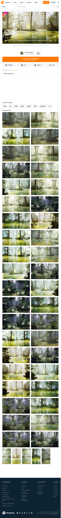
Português (55, 489)
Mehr (36, 2)
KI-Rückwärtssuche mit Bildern (8, 498)
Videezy (4, 489)
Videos (21, 2)
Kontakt (40, 487)
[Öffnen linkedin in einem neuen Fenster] (22, 512)
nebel (16, 105)
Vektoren (7, 2)
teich (35, 105)
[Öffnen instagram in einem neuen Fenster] (19, 512)
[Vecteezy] (2, 2)
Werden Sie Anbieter (40, 492)
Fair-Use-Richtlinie (52, 513)
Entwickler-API (6, 496)
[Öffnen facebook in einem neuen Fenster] (17, 512)
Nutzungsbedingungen (41, 512)
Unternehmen (5, 491)
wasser (29, 105)
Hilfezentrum (41, 485)
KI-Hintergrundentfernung (8, 502)
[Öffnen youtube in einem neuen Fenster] (31, 512)
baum (50, 105)
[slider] (32, 40)
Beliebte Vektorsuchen (24, 492)
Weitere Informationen (9, 73)
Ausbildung (5, 494)
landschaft (43, 105)
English (54, 485)
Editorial (29, 2)
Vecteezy (4, 487)
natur (22, 105)
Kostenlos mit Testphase (30, 59)
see (10, 105)
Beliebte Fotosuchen (24, 495)
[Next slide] (55, 105)
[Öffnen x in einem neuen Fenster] (29, 512)
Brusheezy (5, 485)
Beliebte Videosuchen (24, 499)
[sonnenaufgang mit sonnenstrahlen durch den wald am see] (16, 119)
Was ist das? (15, 70)
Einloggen (53, 2)
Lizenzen (23, 485)
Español (54, 487)
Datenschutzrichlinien (53, 512)
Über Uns (40, 489)
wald (5, 105)
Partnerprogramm (26, 489)
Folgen (38, 54)
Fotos (14, 2)
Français (54, 494)
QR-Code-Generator (7, 505)
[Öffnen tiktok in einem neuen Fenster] (27, 512)
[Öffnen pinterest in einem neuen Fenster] (24, 512)
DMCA (23, 487)
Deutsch (54, 491)
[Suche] (54, 7)
